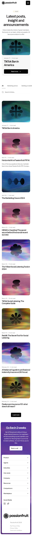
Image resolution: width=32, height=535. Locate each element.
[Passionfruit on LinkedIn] (5, 503)
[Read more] (16, 71)
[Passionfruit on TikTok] (8, 503)
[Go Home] (9, 2)
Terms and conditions (16, 530)
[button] (28, 3)
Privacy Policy (14, 528)
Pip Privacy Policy (15, 526)
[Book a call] (16, 448)
